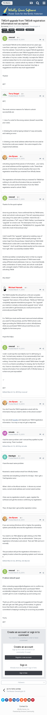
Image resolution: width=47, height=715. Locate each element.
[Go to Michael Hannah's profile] (4, 288)
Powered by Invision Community (23, 711)
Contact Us (23, 706)
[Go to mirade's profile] (4, 433)
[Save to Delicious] (18, 700)
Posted (16, 40)
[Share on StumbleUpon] (25, 700)
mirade (11, 432)
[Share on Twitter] (3, 700)
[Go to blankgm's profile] (4, 457)
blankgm (12, 456)
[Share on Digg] (14, 700)
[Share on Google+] (10, 700)
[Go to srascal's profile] (4, 38)
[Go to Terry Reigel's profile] (4, 94)
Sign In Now (23, 673)
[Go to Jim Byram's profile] (4, 157)
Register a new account (23, 657)
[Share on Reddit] (21, 700)
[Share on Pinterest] (32, 700)
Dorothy (15, 420)
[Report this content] (40, 40)
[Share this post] (43, 40)
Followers (21, 682)
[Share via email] (29, 700)
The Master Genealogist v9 (30, 26)
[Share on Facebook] (6, 700)
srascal (5, 26)
